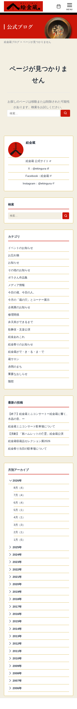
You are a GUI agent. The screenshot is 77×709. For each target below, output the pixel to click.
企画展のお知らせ (19, 307)
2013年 (17, 636)
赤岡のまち (15, 366)
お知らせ (13, 262)
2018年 (17, 599)
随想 (11, 381)
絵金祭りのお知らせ (20, 344)
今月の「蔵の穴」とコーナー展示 (29, 299)
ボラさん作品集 (17, 277)
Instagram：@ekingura (37, 183)
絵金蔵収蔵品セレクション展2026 (29, 441)
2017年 (17, 606)
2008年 (17, 673)
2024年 (17, 554)
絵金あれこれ (16, 336)
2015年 (17, 621)
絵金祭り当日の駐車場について (27, 448)
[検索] (65, 113)
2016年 (17, 614)
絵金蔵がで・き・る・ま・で (26, 351)
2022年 (17, 569)
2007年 (17, 680)
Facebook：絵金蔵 (37, 175)
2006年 (17, 688)
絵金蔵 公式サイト (37, 161)
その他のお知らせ (19, 270)
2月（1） (19, 532)
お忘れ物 (13, 255)
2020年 (17, 584)
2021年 (17, 576)
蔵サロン (13, 359)
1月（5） (19, 539)
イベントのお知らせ (20, 247)
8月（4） (19, 487)
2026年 (17, 480)
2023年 (17, 562)
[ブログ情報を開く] (59, 6)
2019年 (17, 591)
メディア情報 (16, 285)
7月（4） (19, 495)
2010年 (17, 658)
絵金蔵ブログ (11, 41)
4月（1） (19, 517)
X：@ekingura (37, 168)
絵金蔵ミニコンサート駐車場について (31, 426)
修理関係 (13, 314)
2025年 (17, 547)
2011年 (17, 651)
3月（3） (19, 524)
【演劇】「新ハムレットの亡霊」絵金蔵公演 (35, 433)
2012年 (17, 643)
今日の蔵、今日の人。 (22, 292)
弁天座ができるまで (20, 322)
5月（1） (19, 510)
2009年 (17, 666)
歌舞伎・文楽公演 (19, 329)
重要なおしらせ (17, 374)
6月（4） (19, 502)
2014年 (17, 628)
